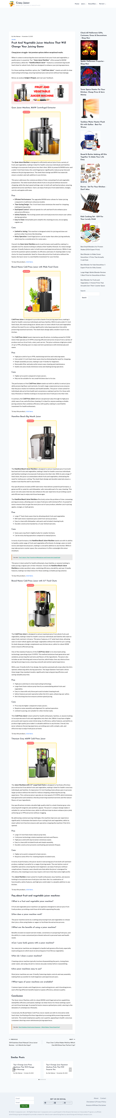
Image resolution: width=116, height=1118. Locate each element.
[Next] (70, 1069)
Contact (103, 1098)
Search (83, 291)
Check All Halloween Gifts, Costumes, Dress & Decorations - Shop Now (94, 35)
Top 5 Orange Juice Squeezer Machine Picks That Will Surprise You (57, 1067)
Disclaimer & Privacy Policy (96, 1102)
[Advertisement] (58, 20)
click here (29, 262)
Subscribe (24, 1106)
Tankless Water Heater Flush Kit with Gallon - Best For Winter (93, 124)
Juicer (14, 39)
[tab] (40, 1079)
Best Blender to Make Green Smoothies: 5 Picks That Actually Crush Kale (92, 257)
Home (77, 4)
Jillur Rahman (16, 36)
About (96, 1098)
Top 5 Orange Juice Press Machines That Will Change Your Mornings (23, 1067)
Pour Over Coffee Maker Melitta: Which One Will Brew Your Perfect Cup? (60, 1042)
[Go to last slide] (13, 1069)
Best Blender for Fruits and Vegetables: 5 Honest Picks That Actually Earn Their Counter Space (93, 283)
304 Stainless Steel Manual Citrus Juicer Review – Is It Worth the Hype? (23, 1042)
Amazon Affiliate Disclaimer (96, 1105)
